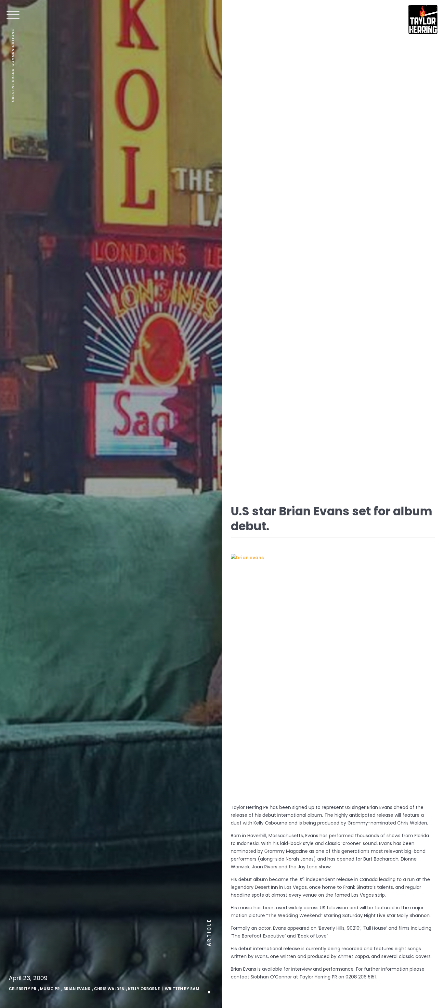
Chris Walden (109, 988)
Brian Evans (76, 988)
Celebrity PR (22, 988)
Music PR (50, 988)
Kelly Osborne (144, 988)
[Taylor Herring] (422, 19)
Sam (194, 988)
